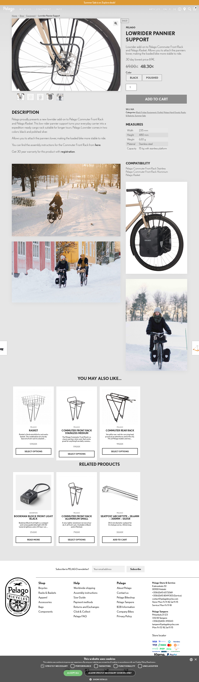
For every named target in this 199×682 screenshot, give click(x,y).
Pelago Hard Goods (172, 112)
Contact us (123, 592)
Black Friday (141, 112)
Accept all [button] (73, 673)
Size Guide (80, 597)
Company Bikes (125, 611)
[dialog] (99, 669)
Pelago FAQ (80, 616)
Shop (22, 15)
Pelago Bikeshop (126, 597)
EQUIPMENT (43, 9)
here (98, 145)
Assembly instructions (85, 592)
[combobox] (191, 659)
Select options (33, 451)
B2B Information (126, 607)
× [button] (195, 659)
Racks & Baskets (47, 592)
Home (14, 15)
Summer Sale (140, 115)
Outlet (160, 112)
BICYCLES (25, 9)
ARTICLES (154, 9)
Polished (152, 77)
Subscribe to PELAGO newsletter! (72, 569)
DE (174, 9)
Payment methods (83, 602)
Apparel (42, 597)
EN (165, 9)
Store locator (159, 635)
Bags (41, 607)
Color (129, 72)
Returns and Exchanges (86, 607)
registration (68, 151)
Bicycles (42, 588)
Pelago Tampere (125, 602)
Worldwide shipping (84, 588)
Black (134, 77)
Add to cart (156, 99)
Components (45, 611)
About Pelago (124, 588)
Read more (33, 539)
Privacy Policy (124, 616)
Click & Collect (82, 611)
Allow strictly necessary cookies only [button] (110, 673)
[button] (99, 679)
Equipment (31, 15)
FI (170, 9)
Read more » (151, 662)
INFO (59, 9)
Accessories (45, 602)
